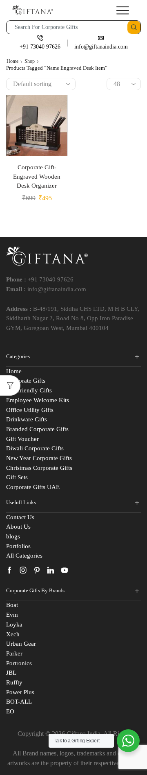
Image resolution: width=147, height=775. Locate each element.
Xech (13, 634)
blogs (13, 536)
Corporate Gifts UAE (33, 487)
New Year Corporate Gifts (39, 458)
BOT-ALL (19, 701)
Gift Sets (17, 477)
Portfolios (18, 546)
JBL (11, 672)
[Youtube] (64, 570)
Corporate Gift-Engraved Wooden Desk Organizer (36, 176)
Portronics (19, 663)
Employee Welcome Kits (37, 400)
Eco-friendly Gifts (29, 390)
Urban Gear (21, 643)
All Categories (24, 555)
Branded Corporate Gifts (37, 429)
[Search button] (133, 27)
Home (12, 61)
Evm (12, 614)
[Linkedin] (50, 570)
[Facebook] (9, 570)
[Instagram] (23, 570)
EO (10, 711)
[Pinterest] (37, 570)
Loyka (14, 624)
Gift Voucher (22, 439)
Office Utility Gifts (29, 410)
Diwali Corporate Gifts (35, 448)
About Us (18, 526)
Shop (29, 61)
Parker (14, 653)
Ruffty (14, 682)
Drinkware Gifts (26, 419)
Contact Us (20, 517)
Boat (12, 605)
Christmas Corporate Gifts (39, 468)
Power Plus (20, 692)
